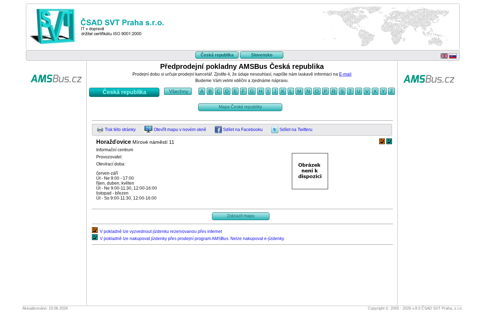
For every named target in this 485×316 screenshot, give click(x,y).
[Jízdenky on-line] (56, 94)
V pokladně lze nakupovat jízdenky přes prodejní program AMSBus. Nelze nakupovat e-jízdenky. (191, 238)
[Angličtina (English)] (444, 57)
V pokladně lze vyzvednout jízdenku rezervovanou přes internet (160, 231)
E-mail (345, 74)
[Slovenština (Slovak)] (453, 57)
